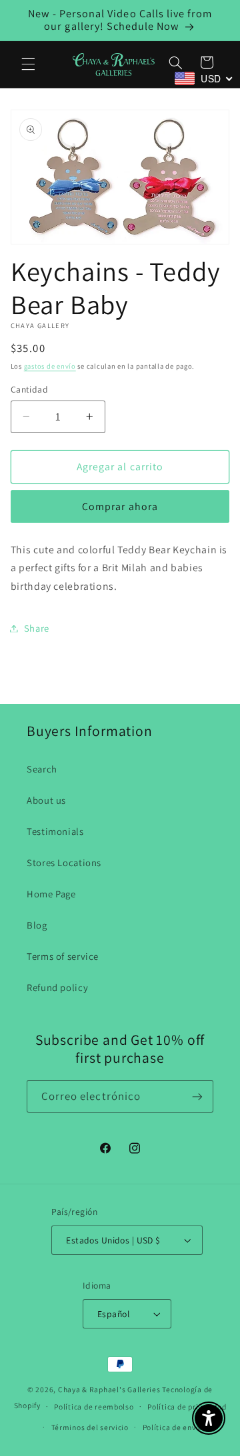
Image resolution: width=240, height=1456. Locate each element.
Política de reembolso (93, 1406)
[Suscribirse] (197, 1096)
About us (46, 800)
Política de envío (173, 1427)
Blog (37, 925)
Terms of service (63, 956)
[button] (28, 64)
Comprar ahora (120, 506)
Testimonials (55, 831)
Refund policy (57, 987)
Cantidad (29, 389)
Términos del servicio (90, 1427)
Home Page (51, 893)
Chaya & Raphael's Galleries (109, 1389)
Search (42, 769)
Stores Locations (64, 862)
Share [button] (36, 628)
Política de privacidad (186, 1406)
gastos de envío (50, 366)
